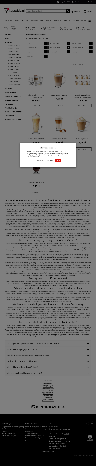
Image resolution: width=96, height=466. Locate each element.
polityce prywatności (33, 156)
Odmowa (50, 160)
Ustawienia (40, 160)
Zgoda (58, 160)
